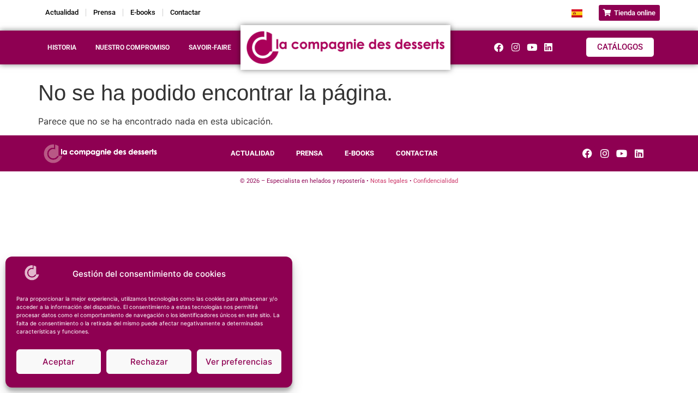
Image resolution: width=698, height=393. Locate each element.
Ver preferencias (239, 361)
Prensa (104, 12)
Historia (61, 47)
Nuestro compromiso (132, 47)
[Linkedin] (548, 47)
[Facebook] (498, 47)
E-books (142, 12)
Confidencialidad (435, 180)
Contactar (185, 12)
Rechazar (149, 361)
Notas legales (389, 180)
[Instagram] (515, 47)
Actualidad (62, 12)
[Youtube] (532, 47)
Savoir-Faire (210, 47)
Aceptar (59, 361)
